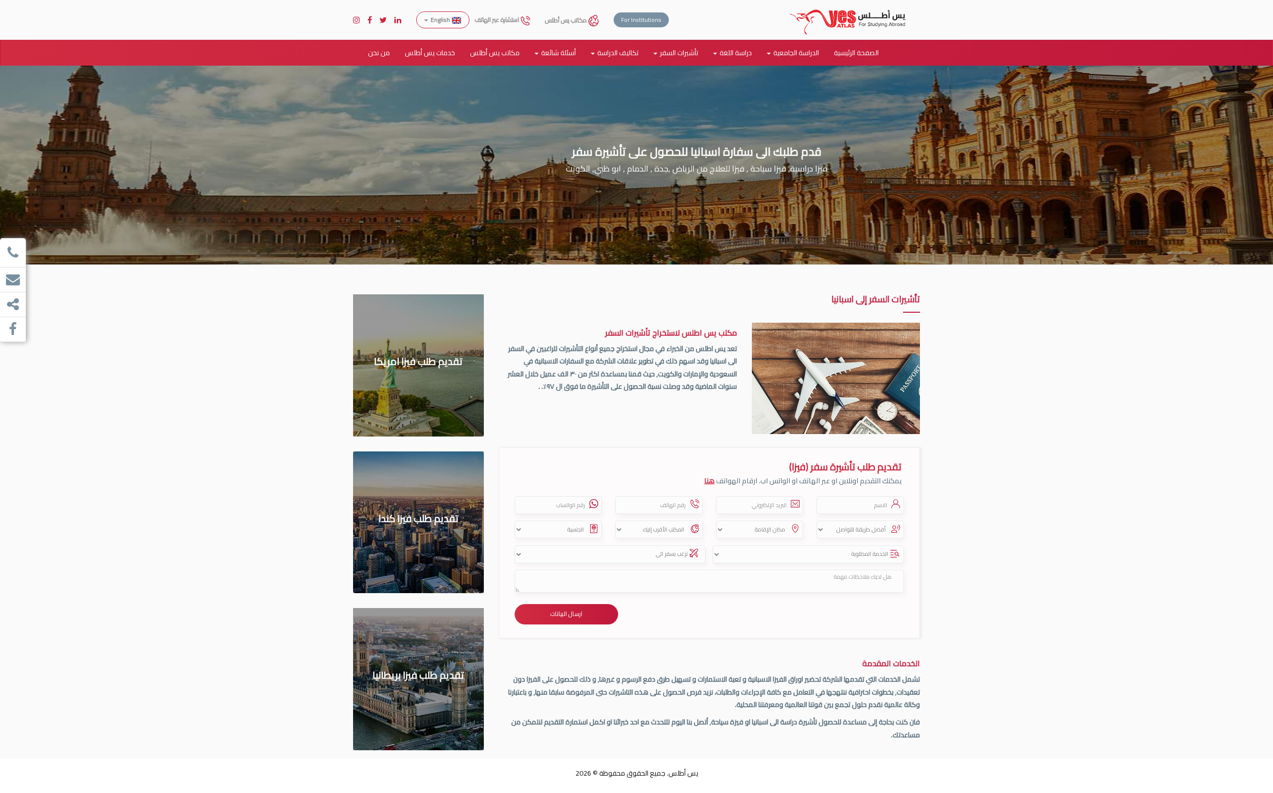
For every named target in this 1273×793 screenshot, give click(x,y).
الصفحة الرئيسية (856, 52)
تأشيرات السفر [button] (679, 52)
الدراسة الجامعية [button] (796, 52)
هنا (709, 480)
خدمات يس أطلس (430, 52)
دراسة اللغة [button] (736, 52)
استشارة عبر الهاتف (497, 19)
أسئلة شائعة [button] (558, 52)
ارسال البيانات (566, 613)
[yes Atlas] (848, 12)
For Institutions (641, 19)
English (440, 19)
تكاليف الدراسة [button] (617, 52)
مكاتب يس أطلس (566, 20)
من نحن (379, 52)
